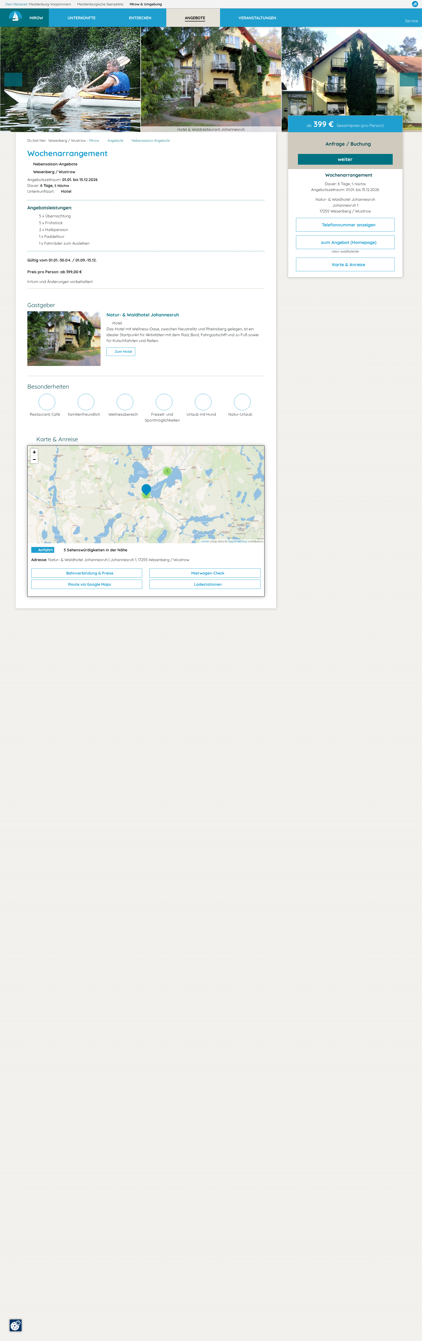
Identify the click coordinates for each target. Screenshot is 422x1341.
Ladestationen (207, 584)
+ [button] (34, 452)
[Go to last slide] (13, 79)
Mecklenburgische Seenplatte (100, 4)
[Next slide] (409, 79)
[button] (39, 16)
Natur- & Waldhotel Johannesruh (142, 315)
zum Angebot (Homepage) (348, 242)
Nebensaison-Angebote (151, 140)
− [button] (34, 459)
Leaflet (205, 541)
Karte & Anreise (348, 264)
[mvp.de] (415, 4)
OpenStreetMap (237, 541)
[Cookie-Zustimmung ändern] (15, 1325)
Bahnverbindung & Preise (89, 573)
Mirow (146, 4)
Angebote (115, 140)
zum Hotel (123, 351)
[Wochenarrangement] (147, 490)
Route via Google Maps (89, 584)
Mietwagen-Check (207, 573)
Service (411, 20)
